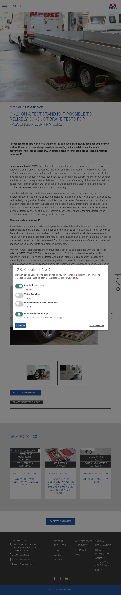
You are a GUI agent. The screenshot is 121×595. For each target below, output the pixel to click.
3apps (28, 290)
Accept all (20, 325)
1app (27, 298)
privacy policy (72, 278)
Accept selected (96, 325)
